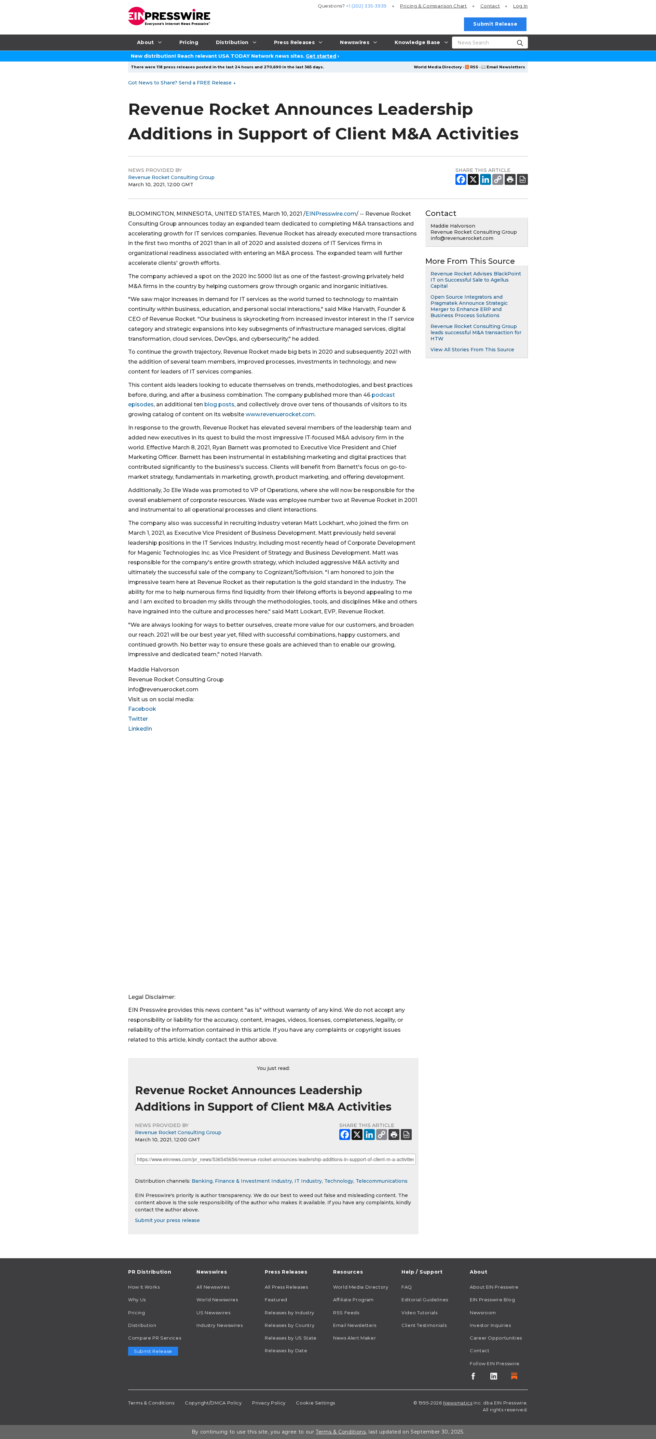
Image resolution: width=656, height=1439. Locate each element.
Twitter (138, 719)
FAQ (406, 1287)
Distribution (142, 1325)
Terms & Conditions (151, 1403)
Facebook (142, 709)
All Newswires (212, 1287)
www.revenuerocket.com (280, 414)
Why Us (137, 1299)
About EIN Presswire (494, 1287)
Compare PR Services (154, 1338)
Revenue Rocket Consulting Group (171, 177)
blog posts (219, 404)
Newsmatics (457, 1403)
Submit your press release (167, 1220)
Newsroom (483, 1312)
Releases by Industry (289, 1312)
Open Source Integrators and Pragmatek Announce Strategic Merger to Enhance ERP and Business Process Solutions (469, 306)
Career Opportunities (496, 1338)
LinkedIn (140, 728)
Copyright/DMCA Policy (213, 1403)
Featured (276, 1299)
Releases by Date (286, 1350)
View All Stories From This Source (472, 350)
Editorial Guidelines (424, 1299)
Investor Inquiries (490, 1325)
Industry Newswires (219, 1325)
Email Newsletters (506, 67)
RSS (474, 67)
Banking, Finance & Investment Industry (242, 1181)
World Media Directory (438, 67)
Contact (490, 6)
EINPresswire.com (330, 214)
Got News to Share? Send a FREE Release (182, 83)
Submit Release (495, 24)
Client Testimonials (424, 1325)
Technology (338, 1181)
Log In (520, 6)
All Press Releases (286, 1287)
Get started (321, 56)
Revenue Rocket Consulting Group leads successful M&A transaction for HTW (475, 332)
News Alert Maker (354, 1338)
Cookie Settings (315, 1403)
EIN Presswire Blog (492, 1299)
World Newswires (217, 1299)
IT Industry (308, 1181)
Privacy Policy (269, 1403)
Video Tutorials (419, 1312)
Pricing (433, 6)
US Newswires (213, 1312)
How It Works (144, 1287)
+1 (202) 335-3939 (366, 6)
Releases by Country (289, 1325)
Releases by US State (291, 1338)
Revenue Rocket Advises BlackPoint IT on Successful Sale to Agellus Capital (475, 280)
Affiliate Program (353, 1299)
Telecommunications (382, 1181)
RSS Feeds (346, 1312)
